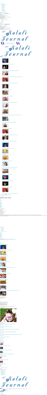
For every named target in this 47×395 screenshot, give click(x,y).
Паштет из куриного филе (3, 296)
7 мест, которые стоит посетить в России (7, 174)
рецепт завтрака (2, 230)
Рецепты (3, 7)
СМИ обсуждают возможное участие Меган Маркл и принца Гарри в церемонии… (12, 76)
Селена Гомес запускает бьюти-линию (7, 89)
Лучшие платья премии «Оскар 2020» (7, 128)
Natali (0, 199)
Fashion (3, 116)
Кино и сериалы (3, 9)
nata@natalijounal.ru (5, 390)
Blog (1, 392)
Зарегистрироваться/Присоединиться (4, 19)
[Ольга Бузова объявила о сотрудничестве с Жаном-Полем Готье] (5, 81)
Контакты (2, 22)
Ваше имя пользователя (7, 13)
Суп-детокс (1, 339)
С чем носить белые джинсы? (3, 367)
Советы (5, 142)
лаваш (1, 229)
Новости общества (5, 58)
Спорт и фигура (3, 8)
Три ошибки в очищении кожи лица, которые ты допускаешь (9, 102)
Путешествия (3, 10)
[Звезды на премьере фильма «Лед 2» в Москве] (5, 62)
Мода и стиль (2, 5)
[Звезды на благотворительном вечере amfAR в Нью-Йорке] (5, 139)
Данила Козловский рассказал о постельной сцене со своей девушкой (10, 239)
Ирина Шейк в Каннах (3, 363)
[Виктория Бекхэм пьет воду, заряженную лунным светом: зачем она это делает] (3, 289)
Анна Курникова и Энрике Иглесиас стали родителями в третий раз (10, 70)
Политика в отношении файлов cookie (3, 15)
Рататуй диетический (2, 284)
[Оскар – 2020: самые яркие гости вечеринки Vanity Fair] (5, 120)
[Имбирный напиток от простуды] (3, 254)
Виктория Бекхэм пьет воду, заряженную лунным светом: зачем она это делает (9, 290)
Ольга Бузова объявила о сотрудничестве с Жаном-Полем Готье (10, 134)
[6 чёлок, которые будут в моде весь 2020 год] (5, 94)
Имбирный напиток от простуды (6, 154)
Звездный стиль (3, 6)
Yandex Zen (2, 21)
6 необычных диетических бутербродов (4, 261)
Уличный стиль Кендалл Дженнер (4, 359)
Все (2, 58)
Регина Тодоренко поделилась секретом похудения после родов (9, 167)
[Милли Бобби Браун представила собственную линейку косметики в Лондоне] (5, 113)
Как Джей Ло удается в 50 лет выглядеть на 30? (8, 148)
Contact (2, 393)
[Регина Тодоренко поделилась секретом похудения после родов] (5, 165)
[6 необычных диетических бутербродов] (5, 159)
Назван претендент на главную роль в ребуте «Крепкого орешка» (8, 331)
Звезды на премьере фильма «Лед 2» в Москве (8, 180)
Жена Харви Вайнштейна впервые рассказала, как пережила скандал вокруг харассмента (11, 334)
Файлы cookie (2, 20)
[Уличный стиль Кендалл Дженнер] (0, 358)
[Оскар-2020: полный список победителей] (5, 185)
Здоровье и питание (4, 153)
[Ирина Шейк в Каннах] (1, 362)
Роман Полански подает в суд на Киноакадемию (6, 326)
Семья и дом (3, 11)
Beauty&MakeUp (3, 88)
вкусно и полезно (3, 228)
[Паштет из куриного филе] (3, 295)
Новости (2, 3)
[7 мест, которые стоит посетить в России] (1, 344)
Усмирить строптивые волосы (6, 108)
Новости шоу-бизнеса (4, 4)
